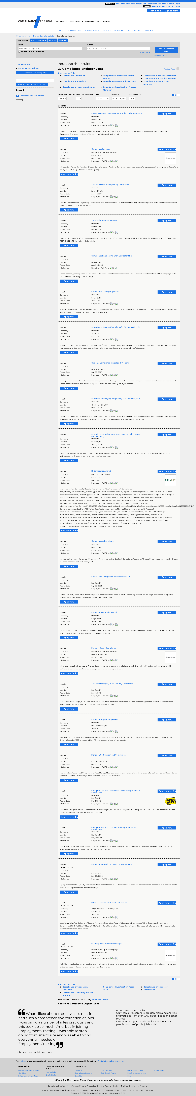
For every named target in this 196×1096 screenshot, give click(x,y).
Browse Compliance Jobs (97, 31)
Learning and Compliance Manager (106, 944)
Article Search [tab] (38, 40)
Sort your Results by (66, 94)
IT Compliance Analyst (101, 471)
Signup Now (171, 10)
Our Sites (22, 1073)
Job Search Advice (108, 1073)
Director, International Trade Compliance (109, 902)
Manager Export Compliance (103, 648)
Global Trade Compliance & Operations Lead (110, 577)
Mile (97, 94)
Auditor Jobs (51, 1072)
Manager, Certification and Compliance (108, 755)
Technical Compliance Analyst (104, 220)
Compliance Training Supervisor (105, 291)
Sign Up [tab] (52, 40)
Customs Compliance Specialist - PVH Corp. (110, 363)
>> (178, 95)
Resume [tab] (62, 40)
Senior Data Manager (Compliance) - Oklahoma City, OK (115, 327)
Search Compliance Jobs (69, 31)
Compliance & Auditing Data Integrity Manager (111, 864)
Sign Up (78, 1070)
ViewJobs (115, 94)
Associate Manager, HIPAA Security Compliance (112, 684)
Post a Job (155, 10)
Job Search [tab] (23, 40)
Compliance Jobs (23, 36)
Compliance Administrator (102, 541)
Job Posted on (135, 94)
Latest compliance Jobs (28, 1076)
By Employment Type (84, 94)
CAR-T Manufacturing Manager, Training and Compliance (116, 113)
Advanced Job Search (136, 1070)
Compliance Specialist (100, 149)
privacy (23, 1061)
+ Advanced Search (160, 55)
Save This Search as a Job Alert (32, 84)
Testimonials (106, 1070)
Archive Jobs (159, 1070)
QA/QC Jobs (51, 1075)
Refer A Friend (145, 31)
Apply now (167, 114)
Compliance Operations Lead (104, 612)
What (21, 44)
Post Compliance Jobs (124, 31)
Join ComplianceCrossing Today (35, 73)
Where (90, 44)
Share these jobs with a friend (32, 96)
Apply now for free (167, 149)
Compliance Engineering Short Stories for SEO (111, 256)
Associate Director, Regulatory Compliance (110, 185)
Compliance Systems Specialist (104, 719)
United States (144, 52)
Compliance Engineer (28, 68)
